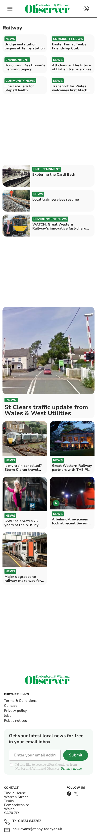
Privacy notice (71, 768)
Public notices (15, 720)
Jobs (7, 715)
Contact (10, 705)
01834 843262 (29, 821)
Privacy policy (15, 710)
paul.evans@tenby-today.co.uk (37, 829)
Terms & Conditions (20, 700)
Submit (75, 755)
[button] (10, 9)
